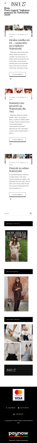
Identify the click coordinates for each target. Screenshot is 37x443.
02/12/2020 (12, 162)
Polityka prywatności (22, 440)
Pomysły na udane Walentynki (19, 169)
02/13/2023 (12, 34)
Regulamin (12, 440)
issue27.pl (23, 34)
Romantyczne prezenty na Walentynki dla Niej (17, 107)
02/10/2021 (12, 97)
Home (7, 8)
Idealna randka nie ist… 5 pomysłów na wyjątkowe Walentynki (19, 44)
